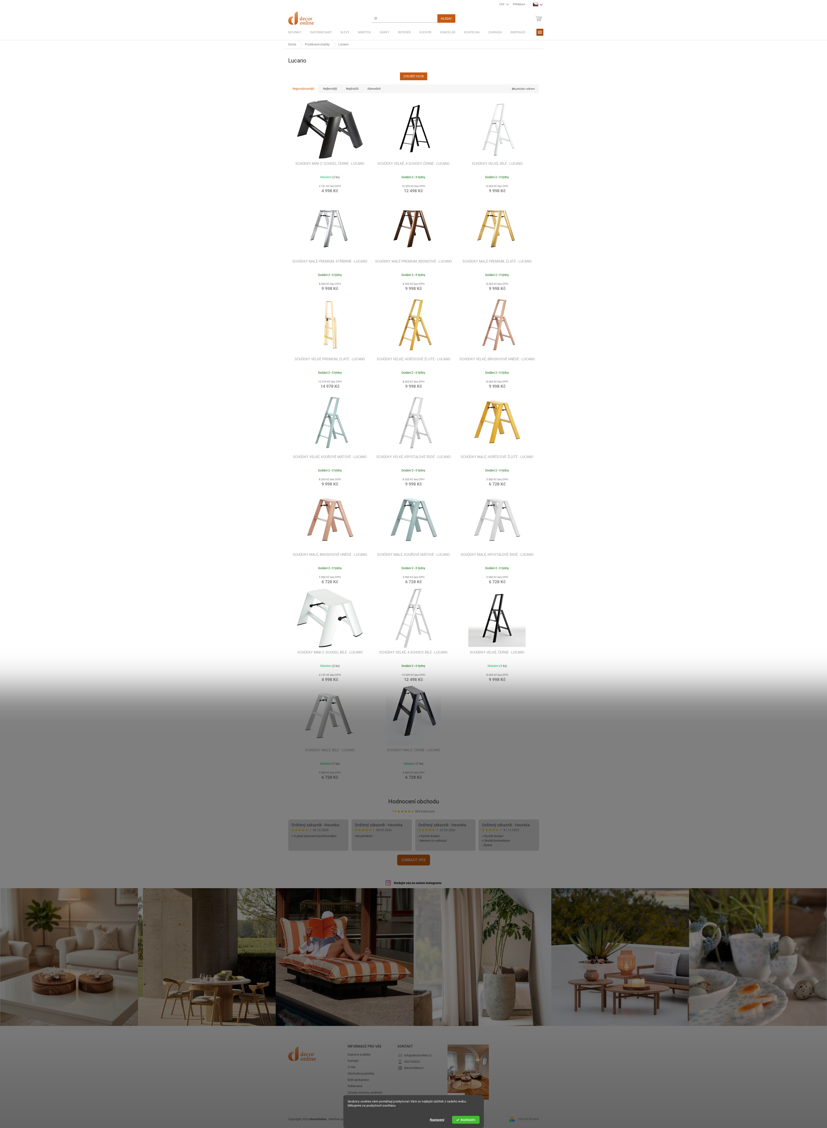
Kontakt (353, 1060)
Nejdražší (352, 88)
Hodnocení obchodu (413, 801)
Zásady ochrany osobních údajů (365, 1094)
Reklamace (355, 1086)
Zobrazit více (414, 860)
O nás (351, 1067)
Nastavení (437, 1120)
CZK (502, 4)
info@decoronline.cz (418, 1055)
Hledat (446, 18)
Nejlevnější (330, 88)
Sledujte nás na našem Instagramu (417, 883)
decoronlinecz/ (414, 1068)
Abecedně (374, 88)
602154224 (412, 1061)
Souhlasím (468, 1120)
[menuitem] (295, 32)
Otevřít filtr (413, 76)
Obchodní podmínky (361, 1073)
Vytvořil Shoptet (528, 1119)
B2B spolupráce (358, 1080)
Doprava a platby (359, 1054)
